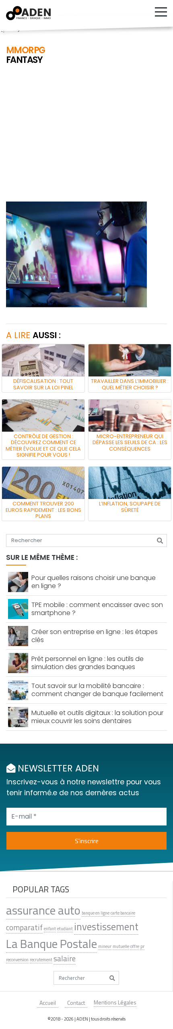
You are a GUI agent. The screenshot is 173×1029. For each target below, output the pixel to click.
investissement (106, 926)
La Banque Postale (51, 943)
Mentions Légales (115, 1002)
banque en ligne (95, 913)
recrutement (41, 959)
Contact (76, 1002)
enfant (50, 928)
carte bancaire (123, 913)
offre (134, 946)
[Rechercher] (160, 540)
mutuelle (121, 946)
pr (142, 946)
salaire (65, 958)
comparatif (24, 927)
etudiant (65, 928)
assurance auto (43, 910)
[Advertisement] (86, 134)
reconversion (17, 959)
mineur (104, 946)
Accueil (47, 1002)
